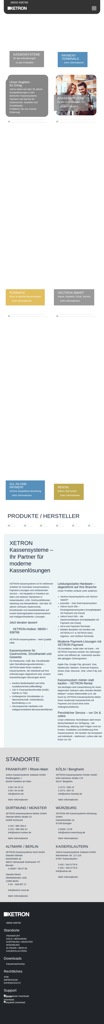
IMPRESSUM (11, 980)
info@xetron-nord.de (18, 890)
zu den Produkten (24, 62)
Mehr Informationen (17, 799)
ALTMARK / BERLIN (16, 948)
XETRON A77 (67, 633)
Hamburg (14, 603)
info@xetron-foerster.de (70, 794)
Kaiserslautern (17, 600)
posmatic (64, 603)
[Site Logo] (17, 8)
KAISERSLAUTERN (16, 951)
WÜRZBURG (13, 945)
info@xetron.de (16, 794)
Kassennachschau (15, 964)
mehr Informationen (73, 62)
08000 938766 (19, 2)
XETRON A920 (84, 633)
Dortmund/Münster (40, 600)
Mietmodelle (81, 693)
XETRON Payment (70, 644)
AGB (6, 977)
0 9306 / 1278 (65, 829)
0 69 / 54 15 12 (15, 787)
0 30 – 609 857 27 (17, 884)
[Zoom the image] (12, 525)
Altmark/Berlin (31, 603)
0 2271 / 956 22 (66, 787)
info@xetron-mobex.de (19, 832)
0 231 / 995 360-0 (17, 826)
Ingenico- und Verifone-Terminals (77, 636)
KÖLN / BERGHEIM (16, 939)
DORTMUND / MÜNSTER (19, 942)
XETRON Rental (81, 683)
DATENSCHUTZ (12, 983)
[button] (94, 8)
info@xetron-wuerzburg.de (71, 832)
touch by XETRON (67, 697)
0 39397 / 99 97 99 (17, 868)
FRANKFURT (13, 936)
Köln (27, 600)
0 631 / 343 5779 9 (67, 864)
